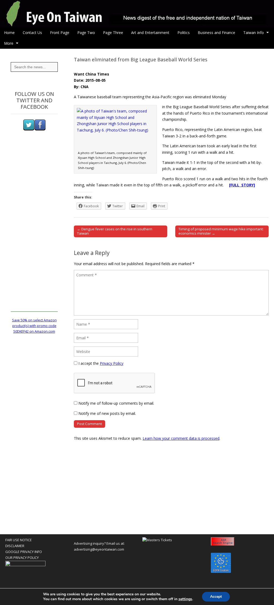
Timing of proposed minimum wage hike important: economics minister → (221, 231)
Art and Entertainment (150, 32)
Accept (216, 596)
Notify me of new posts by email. (107, 413)
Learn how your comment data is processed (181, 438)
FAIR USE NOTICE (18, 540)
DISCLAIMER (14, 545)
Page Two (86, 32)
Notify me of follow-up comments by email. (116, 403)
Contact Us (32, 32)
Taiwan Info (253, 32)
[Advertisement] (34, 231)
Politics (183, 32)
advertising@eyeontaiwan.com (99, 549)
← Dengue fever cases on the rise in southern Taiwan (114, 231)
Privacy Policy (111, 363)
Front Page (59, 32)
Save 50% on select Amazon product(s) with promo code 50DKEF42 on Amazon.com (34, 326)
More (8, 43)
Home (9, 32)
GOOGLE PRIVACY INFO (23, 551)
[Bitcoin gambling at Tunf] (25, 564)
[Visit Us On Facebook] (39, 129)
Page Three (113, 32)
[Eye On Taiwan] (137, 13)
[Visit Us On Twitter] (28, 129)
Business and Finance (216, 32)
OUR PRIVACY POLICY (22, 557)
